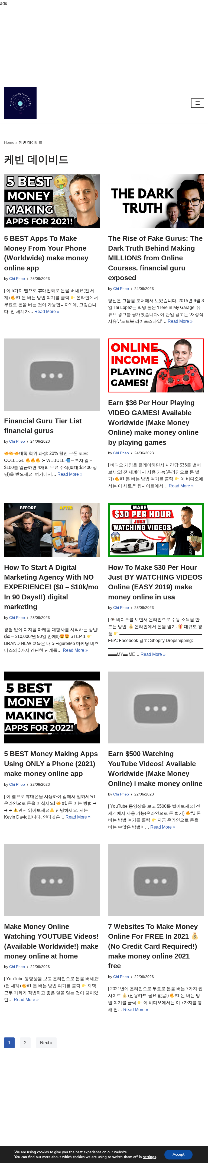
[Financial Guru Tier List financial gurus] (52, 374)
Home (9, 142)
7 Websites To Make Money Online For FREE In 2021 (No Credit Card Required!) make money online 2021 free (153, 946)
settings (149, 1157)
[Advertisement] (104, 45)
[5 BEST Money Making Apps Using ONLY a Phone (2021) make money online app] (52, 708)
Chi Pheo (17, 278)
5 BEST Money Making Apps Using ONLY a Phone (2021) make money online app (51, 764)
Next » (46, 1042)
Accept (178, 1154)
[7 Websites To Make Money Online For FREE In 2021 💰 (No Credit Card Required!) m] (156, 880)
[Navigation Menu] (197, 103)
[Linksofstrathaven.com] (20, 103)
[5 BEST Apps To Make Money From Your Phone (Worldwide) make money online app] (52, 201)
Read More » (46, 311)
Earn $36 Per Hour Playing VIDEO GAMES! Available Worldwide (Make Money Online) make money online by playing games (153, 422)
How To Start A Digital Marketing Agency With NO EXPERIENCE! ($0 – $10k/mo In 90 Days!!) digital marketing (51, 587)
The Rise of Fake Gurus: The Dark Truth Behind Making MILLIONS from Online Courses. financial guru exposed (155, 258)
